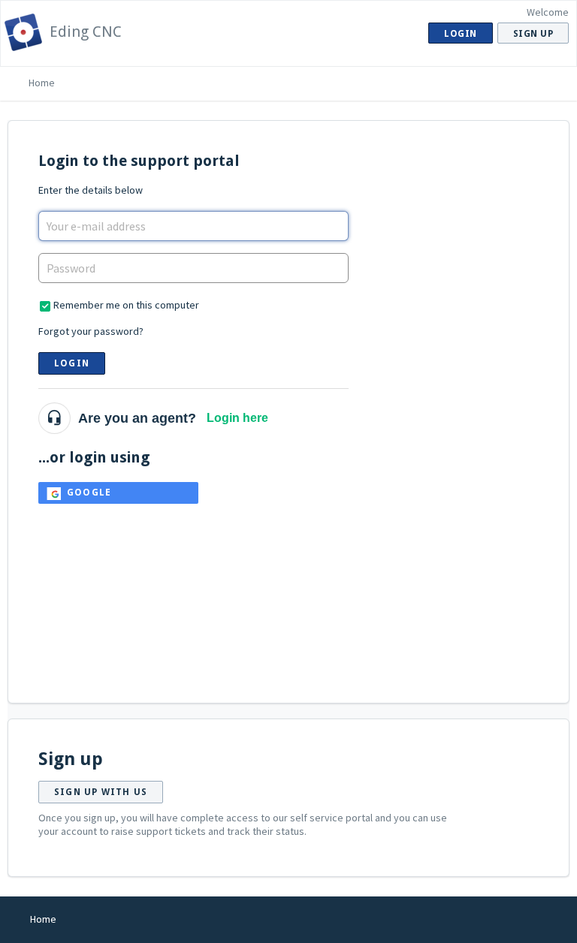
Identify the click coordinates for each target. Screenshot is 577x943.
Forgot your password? (90, 331)
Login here (237, 417)
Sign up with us (100, 792)
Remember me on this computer (126, 305)
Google (89, 492)
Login (71, 363)
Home (42, 82)
